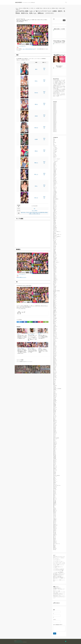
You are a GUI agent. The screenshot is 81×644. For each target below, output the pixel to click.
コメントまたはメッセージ (57, 624)
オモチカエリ (60, 563)
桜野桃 (54, 368)
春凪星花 (54, 321)
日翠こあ (54, 316)
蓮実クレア (55, 494)
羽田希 (54, 477)
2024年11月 (55, 121)
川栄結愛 (54, 286)
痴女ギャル (55, 576)
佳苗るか (54, 203)
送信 (54, 633)
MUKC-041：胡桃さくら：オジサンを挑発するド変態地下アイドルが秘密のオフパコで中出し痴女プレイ (42, 337)
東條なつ (54, 345)
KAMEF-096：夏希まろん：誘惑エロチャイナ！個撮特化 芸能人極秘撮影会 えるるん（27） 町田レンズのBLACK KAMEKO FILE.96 (22, 351)
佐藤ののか (55, 201)
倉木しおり (55, 205)
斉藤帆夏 (54, 310)
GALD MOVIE (19, 640)
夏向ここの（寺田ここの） (31, 8)
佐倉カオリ (55, 199)
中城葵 (54, 176)
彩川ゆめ (54, 297)
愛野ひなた (55, 305)
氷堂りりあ (55, 394)
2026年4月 (54, 106)
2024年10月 (55, 122)
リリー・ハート (55, 160)
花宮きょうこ (55, 481)
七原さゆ (54, 163)
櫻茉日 (54, 384)
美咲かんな (55, 467)
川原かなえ (55, 285)
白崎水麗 (54, 428)
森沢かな (54, 374)
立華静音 (54, 456)
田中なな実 (55, 425)
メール (54, 619)
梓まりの (54, 370)
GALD (18, 21)
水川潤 (54, 391)
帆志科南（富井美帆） (56, 290)
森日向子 (54, 373)
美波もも (54, 471)
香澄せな (54, 539)
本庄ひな (54, 340)
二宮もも (54, 189)
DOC (34, 208)
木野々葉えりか (55, 338)
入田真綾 (54, 209)
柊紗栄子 (54, 351)
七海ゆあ (54, 164)
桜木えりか (55, 365)
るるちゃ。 (55, 157)
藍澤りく (54, 496)
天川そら (54, 245)
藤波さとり (55, 504)
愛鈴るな (54, 306)
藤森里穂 (54, 503)
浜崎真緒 (54, 404)
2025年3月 (54, 119)
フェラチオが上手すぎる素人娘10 (58, 569)
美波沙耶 (54, 472)
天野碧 (54, 250)
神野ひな (54, 451)
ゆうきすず (55, 155)
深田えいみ (55, 409)
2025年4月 (54, 118)
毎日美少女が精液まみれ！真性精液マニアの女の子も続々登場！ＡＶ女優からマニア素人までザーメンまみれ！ (59, 41)
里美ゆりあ (55, 527)
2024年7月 (54, 125)
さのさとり (55, 150)
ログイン (26, 361)
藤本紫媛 (54, 502)
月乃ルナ (54, 324)
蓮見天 (64, 8)
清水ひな (54, 412)
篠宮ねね (54, 460)
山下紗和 (54, 282)
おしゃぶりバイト (56, 558)
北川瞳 (54, 221)
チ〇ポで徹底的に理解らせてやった (58, 566)
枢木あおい (55, 349)
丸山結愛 (54, 180)
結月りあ (54, 463)
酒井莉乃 (54, 526)
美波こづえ (55, 470)
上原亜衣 (54, 172)
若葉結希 (54, 488)
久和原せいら (55, 183)
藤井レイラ (55, 499)
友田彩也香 (55, 227)
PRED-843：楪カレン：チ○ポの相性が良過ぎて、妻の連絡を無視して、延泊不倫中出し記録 (59, 87)
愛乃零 (54, 300)
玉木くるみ (55, 422)
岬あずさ (54, 283)
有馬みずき (55, 332)
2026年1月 (54, 109)
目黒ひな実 (55, 443)
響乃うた (54, 537)
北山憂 (54, 219)
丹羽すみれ (55, 181)
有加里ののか (55, 326)
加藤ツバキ (55, 216)
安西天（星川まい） (56, 262)
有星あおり (55, 328)
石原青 (54, 447)
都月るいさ (55, 525)
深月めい (54, 408)
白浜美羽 (54, 431)
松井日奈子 (55, 346)
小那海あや (39, 348)
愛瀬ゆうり (55, 303)
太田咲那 (54, 252)
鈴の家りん (55, 528)
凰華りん (54, 214)
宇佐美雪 (54, 259)
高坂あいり (55, 540)
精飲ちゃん (61, 576)
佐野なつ (54, 202)
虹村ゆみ (54, 508)
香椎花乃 (54, 538)
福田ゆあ (54, 454)
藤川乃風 (54, 501)
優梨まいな (55, 208)
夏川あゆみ (55, 235)
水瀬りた (54, 392)
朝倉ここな (55, 335)
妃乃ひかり (55, 254)
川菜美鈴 (54, 287)
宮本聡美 (54, 266)
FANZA (44, 68)
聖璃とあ (54, 478)
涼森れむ (54, 406)
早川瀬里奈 (55, 318)
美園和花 (54, 468)
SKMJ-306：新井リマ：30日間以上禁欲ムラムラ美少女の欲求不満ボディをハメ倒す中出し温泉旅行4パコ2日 (22, 337)
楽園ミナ (54, 381)
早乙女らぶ (55, 317)
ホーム (17, 8)
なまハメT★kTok (34, 210)
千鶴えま (54, 224)
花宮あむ (54, 480)
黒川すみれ (55, 548)
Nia (53, 143)
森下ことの (55, 371)
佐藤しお (54, 200)
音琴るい (54, 535)
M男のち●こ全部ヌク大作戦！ (61, 556)
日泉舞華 (54, 315)
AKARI (54, 139)
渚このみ (54, 415)
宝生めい (41, 8)
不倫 (58, 572)
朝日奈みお (55, 336)
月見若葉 (54, 325)
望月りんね (55, 334)
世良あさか (55, 174)
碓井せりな (55, 448)
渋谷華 (54, 414)
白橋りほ (60, 8)
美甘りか (54, 474)
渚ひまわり (55, 416)
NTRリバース (58, 557)
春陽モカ (54, 323)
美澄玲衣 (54, 473)
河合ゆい (54, 398)
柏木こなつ (55, 352)
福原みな (54, 452)
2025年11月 (55, 111)
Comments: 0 (21, 21)
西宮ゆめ (54, 509)
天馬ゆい (54, 251)
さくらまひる (55, 148)
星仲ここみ (55, 320)
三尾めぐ (54, 167)
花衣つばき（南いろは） (57, 485)
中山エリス (55, 177)
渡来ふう (54, 418)
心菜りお (54, 298)
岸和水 (54, 284)
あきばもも (55, 145)
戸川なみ (54, 309)
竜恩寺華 (54, 457)
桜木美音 (54, 366)
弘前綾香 (54, 295)
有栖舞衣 (54, 330)
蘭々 (54, 506)
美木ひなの (55, 469)
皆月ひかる (55, 441)
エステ (57, 563)
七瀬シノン (55, 166)
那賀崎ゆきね (55, 524)
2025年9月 (54, 113)
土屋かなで (55, 230)
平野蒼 (54, 292)
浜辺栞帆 (54, 405)
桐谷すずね (55, 363)
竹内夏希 (54, 458)
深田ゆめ (54, 410)
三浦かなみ (55, 169)
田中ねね (54, 426)
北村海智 (54, 222)
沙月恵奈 (54, 397)
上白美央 (54, 173)
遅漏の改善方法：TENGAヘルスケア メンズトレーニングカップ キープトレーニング (59, 596)
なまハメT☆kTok (20, 308)
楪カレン (54, 380)
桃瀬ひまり (55, 360)
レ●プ (62, 570)
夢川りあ (54, 240)
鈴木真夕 (54, 529)
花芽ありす (55, 484)
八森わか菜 (55, 211)
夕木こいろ (55, 239)
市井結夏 (54, 289)
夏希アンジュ (55, 237)
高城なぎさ (55, 541)
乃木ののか (21, 8)
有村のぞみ (45, 8)
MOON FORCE (55, 556)
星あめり (54, 319)
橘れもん (54, 382)
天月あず (54, 247)
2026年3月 (54, 107)
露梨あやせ (55, 534)
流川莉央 (54, 401)
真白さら (54, 445)
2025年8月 (54, 114)
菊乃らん (54, 490)
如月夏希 (37, 8)
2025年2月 (54, 120)
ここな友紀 (55, 147)
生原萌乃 (54, 423)
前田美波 (54, 215)
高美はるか (55, 542)
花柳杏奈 (54, 482)
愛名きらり (55, 301)
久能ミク (54, 185)
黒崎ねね (54, 547)
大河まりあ (55, 244)
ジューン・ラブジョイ (56, 158)
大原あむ (54, 241)
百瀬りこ (54, 439)
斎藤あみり (55, 311)
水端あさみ (55, 393)
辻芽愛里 (54, 519)
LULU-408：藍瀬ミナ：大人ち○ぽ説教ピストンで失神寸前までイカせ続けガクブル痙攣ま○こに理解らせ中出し (59, 90)
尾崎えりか (55, 281)
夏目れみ (54, 238)
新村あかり (55, 314)
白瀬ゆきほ (55, 432)
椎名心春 (54, 376)
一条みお (54, 162)
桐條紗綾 (54, 362)
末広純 (54, 339)
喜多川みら (55, 229)
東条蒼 (54, 344)
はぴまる (54, 152)
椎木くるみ (55, 377)
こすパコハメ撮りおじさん (56, 559)
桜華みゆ (53, 8)
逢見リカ (54, 522)
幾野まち (54, 293)
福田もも (54, 453)
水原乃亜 (54, 387)
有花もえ (54, 331)
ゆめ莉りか (55, 156)
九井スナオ (55, 187)
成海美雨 (54, 307)
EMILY (54, 140)
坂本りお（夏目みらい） (57, 231)
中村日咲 (54, 178)
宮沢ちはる (55, 267)
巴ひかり (54, 288)
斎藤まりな (55, 312)
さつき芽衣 (55, 149)
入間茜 (54, 210)
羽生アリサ (55, 476)
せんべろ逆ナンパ (61, 561)
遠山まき (54, 523)
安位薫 (54, 261)
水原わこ (54, 386)
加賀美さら (55, 217)
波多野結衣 (55, 400)
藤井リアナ (55, 498)
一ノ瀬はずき (55, 161)
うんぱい (54, 146)
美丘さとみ (55, 466)
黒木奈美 (54, 549)
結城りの (54, 462)
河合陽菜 (54, 399)
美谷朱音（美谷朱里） (56, 475)
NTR (54, 557)
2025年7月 (54, 115)
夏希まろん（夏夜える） (31, 334)
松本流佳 (54, 348)
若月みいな (55, 487)
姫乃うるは (55, 255)
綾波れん (54, 464)
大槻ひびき (55, 243)
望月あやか (55, 333)
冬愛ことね (55, 213)
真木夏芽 (54, 444)
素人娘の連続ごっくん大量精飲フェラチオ (59, 578)
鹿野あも (54, 545)
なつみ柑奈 (55, 151)
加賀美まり (55, 218)
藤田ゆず (54, 505)
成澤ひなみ (55, 308)
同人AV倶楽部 (55, 574)
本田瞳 (54, 342)
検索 (64, 20)
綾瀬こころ (55, 465)
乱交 (54, 573)
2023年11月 (55, 130)
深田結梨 (54, 411)
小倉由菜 (54, 269)
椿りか (54, 378)
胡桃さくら (39, 334)
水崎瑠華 (54, 389)
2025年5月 (54, 117)
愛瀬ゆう (54, 302)
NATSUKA (54, 142)
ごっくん (55, 561)
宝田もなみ (55, 264)
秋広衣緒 (54, 455)
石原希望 (54, 446)
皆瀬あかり (55, 442)
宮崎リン (54, 265)
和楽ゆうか (55, 228)
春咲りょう (55, 322)
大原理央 (54, 242)
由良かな (54, 427)
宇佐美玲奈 (55, 258)
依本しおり (55, 204)
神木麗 (54, 450)
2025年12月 (55, 110)
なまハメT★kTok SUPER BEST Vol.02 (29, 48)
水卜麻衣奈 (55, 385)
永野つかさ (55, 396)
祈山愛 (54, 449)
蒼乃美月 (54, 493)
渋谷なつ (54, 413)
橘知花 (54, 383)
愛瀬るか (54, 304)
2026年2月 (54, 108)
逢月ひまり (55, 520)
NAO (53, 141)
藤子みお (54, 500)
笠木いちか (55, 459)
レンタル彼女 (55, 572)
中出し (25, 308)
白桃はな (54, 429)
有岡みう (54, 327)
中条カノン (55, 179)
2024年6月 (54, 126)
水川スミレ (55, 390)
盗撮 (58, 576)
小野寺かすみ (55, 279)
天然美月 (54, 249)
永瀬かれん (55, 395)
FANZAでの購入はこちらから (21, 277)
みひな (54, 153)
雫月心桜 (54, 533)
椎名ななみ (55, 375)
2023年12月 (55, 129)
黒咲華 (54, 546)
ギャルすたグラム (61, 564)
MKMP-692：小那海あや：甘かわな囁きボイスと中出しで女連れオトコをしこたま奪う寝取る (42, 351)
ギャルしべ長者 (56, 564)
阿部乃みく (55, 530)
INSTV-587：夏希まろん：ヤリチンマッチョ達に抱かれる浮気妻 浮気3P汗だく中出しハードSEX (32, 351)
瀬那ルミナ (55, 421)
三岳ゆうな (55, 168)
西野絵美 (54, 512)
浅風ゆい (54, 403)
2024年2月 (54, 127)
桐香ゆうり (55, 364)
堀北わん (54, 232)
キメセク (63, 563)
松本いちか (50, 8)
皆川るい (54, 440)
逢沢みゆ (54, 521)
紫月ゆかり (55, 461)
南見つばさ (55, 225)
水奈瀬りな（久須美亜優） (57, 388)
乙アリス (54, 186)
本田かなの (55, 341)
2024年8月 (54, 124)
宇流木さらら (55, 260)
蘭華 (54, 507)
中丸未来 (54, 175)
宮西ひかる (55, 268)
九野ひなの (55, 188)
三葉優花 (54, 171)
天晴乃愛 (54, 246)
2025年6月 (54, 116)
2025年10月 (55, 112)
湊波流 (54, 419)
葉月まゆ (54, 492)
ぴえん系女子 (60, 562)
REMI (54, 144)
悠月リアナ (55, 299)
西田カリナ (55, 511)
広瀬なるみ (55, 294)
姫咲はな (54, 256)
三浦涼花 (54, 170)
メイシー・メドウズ (56, 159)
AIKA (54, 138)
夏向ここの (36, 174)
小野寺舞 (54, 280)
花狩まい (54, 483)
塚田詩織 (54, 233)
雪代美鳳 (54, 532)
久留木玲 (54, 184)
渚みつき (54, 417)
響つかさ (54, 536)
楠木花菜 (54, 379)
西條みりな (18, 9)
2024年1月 (54, 128)
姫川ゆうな (55, 257)
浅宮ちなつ (55, 402)
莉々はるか (55, 489)
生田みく (57, 8)
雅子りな (54, 531)
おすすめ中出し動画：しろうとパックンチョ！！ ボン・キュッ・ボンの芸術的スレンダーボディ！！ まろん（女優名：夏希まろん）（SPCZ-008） (32, 338)
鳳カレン (54, 544)
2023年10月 (55, 131)
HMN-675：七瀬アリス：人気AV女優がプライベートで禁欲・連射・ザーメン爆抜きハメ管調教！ (59, 95)
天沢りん (54, 248)
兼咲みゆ (54, 212)
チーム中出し (55, 567)
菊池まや (54, 491)
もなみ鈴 (54, 154)
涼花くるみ (55, 407)
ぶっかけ (63, 562)
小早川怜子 (55, 272)
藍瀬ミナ (54, 497)
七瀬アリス (55, 165)
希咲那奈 (54, 291)
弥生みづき (55, 296)
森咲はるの (55, 372)
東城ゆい (54, 343)
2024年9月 (54, 123)
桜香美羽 (54, 369)
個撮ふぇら (57, 573)
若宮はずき (55, 486)
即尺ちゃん (61, 573)
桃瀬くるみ (55, 359)
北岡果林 (54, 220)
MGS (44, 69)
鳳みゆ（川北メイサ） (56, 543)
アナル (54, 563)
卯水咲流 (54, 226)
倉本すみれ (55, 206)
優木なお (54, 207)
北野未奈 (24, 8)
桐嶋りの (54, 361)
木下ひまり (55, 337)
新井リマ (18, 334)
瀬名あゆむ (55, 420)
